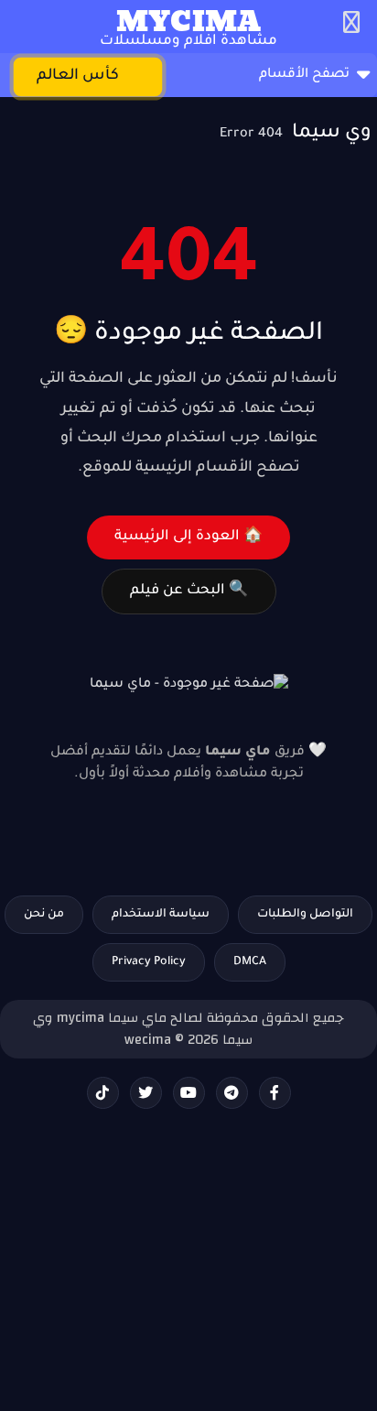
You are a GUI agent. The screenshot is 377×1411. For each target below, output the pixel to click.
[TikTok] (103, 1093)
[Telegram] (232, 1093)
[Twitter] (146, 1093)
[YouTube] (189, 1093)
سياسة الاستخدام (161, 914)
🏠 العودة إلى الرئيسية (188, 537)
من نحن (44, 914)
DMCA (249, 962)
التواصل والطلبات (305, 914)
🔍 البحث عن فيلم (189, 591)
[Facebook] (275, 1093)
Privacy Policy (149, 962)
